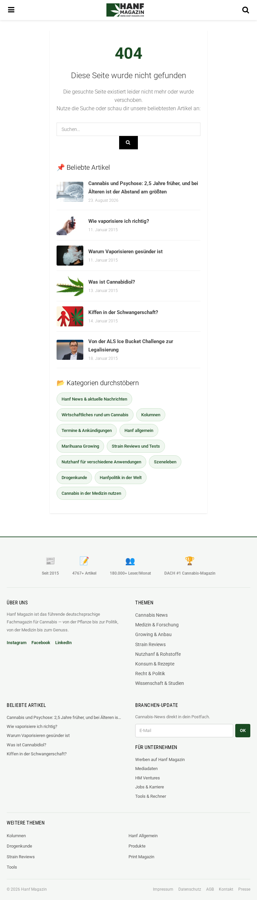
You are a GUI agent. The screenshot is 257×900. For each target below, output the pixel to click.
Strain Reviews (150, 644)
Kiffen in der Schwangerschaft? (123, 312)
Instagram (16, 642)
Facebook (40, 642)
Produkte (137, 846)
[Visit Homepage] (125, 10)
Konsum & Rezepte (154, 663)
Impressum (163, 889)
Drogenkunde (74, 477)
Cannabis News (151, 615)
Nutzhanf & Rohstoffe (158, 654)
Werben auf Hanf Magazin (160, 759)
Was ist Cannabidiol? (111, 282)
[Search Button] (245, 10)
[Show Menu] (11, 10)
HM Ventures (147, 777)
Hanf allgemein (138, 430)
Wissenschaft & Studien (159, 683)
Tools (12, 867)
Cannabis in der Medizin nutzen (91, 493)
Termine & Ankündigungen (87, 430)
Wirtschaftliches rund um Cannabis (95, 414)
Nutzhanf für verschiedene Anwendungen (101, 461)
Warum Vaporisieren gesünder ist (125, 252)
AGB (210, 889)
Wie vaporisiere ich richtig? (118, 221)
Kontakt (226, 889)
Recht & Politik (150, 673)
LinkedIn (63, 642)
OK (243, 730)
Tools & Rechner (150, 796)
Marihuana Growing (80, 446)
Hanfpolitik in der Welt (121, 477)
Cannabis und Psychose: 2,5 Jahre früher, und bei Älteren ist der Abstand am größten (64, 717)
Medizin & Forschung (157, 624)
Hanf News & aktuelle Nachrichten (94, 399)
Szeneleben (165, 461)
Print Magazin (141, 856)
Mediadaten (146, 768)
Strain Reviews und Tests (136, 446)
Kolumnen (150, 414)
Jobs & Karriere (149, 786)
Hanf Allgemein (143, 835)
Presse (244, 889)
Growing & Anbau (153, 634)
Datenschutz (189, 889)
